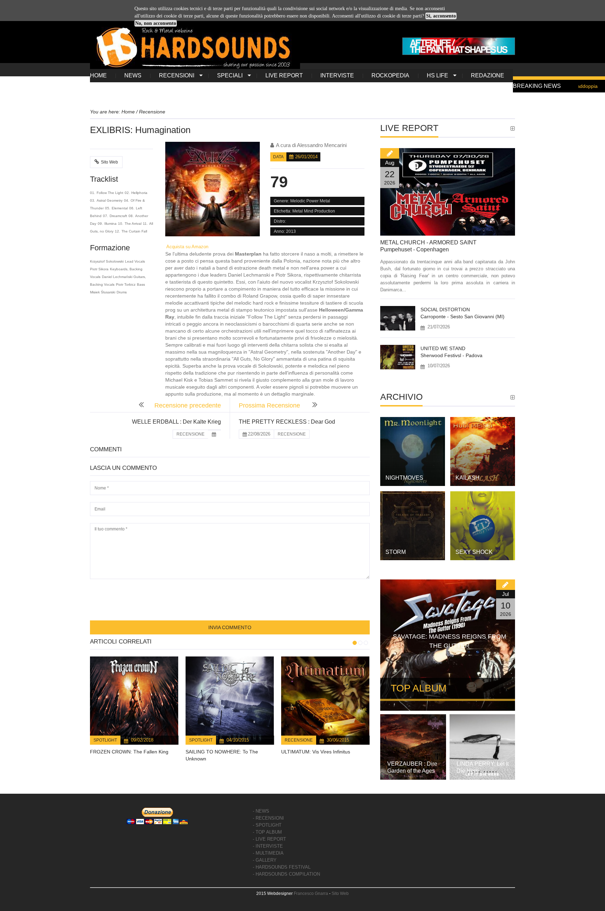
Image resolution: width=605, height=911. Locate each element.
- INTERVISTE (268, 846)
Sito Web (109, 162)
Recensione (299, 740)
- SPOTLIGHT (267, 825)
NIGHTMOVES (404, 478)
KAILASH (468, 478)
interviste (337, 75)
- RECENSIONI (268, 818)
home (98, 75)
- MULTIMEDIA (268, 853)
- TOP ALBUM (267, 832)
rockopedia (390, 75)
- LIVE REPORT (269, 839)
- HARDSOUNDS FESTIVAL (282, 867)
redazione (487, 75)
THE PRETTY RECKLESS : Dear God (287, 422)
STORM (395, 552)
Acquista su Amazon (186, 246)
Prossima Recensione (270, 405)
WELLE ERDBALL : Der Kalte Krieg (176, 422)
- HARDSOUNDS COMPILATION (286, 874)
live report (284, 75)
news (132, 75)
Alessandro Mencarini (322, 145)
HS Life (437, 75)
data (278, 156)
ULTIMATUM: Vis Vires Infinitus (315, 751)
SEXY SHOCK (474, 552)
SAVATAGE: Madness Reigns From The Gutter (449, 641)
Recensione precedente (187, 405)
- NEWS (261, 811)
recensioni (176, 75)
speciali (230, 75)
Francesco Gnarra (311, 893)
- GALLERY (265, 860)
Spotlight (105, 740)
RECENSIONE (190, 434)
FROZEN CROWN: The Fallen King (129, 751)
